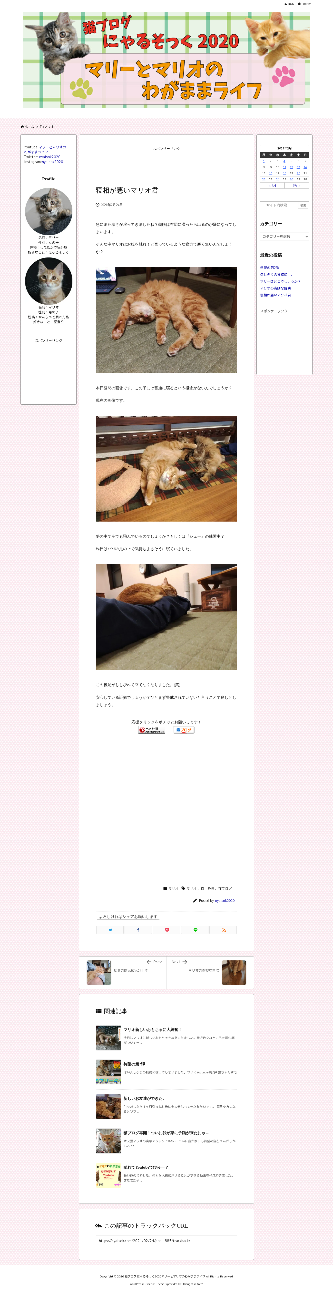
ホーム (29, 126)
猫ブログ (225, 888)
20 (298, 173)
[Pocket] (166, 930)
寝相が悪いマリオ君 (275, 295)
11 (284, 167)
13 (298, 167)
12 (291, 167)
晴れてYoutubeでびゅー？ (146, 1167)
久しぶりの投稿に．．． (279, 274)
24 (277, 179)
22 (263, 179)
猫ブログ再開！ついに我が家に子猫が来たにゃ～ (166, 1133)
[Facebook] (138, 930)
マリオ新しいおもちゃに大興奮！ (153, 1030)
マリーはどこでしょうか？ (280, 281)
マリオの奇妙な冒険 (275, 288)
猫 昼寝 (207, 888)
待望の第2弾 (134, 1064)
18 (284, 173)
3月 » (297, 185)
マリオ (49, 126)
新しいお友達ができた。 (145, 1098)
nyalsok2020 (225, 901)
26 (291, 179)
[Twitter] (110, 930)
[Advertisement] (166, 166)
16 (270, 173)
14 (305, 167)
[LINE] (194, 930)
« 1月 (272, 185)
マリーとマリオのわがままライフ (45, 149)
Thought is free (192, 1284)
